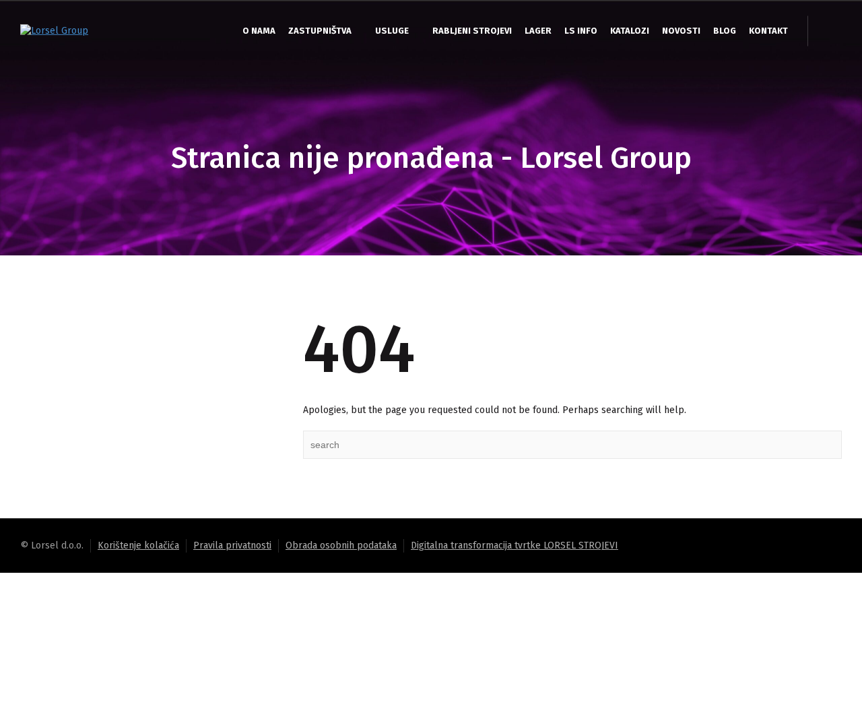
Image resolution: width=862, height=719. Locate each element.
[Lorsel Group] (54, 30)
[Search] (828, 31)
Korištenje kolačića (138, 545)
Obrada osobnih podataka (341, 545)
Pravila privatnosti (232, 545)
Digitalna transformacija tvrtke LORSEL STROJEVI (514, 545)
